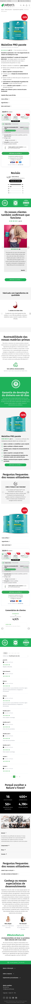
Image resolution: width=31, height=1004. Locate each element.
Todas (5, 653)
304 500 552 (21, 962)
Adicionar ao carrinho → (15, 153)
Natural (3, 833)
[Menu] (29, 5)
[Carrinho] (26, 5)
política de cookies (20, 1002)
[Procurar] (20, 5)
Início (2, 9)
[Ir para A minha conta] (23, 5)
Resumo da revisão (15, 181)
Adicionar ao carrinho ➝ (15, 279)
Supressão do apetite (18, 9)
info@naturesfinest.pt (8, 989)
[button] (2, 247)
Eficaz (2, 850)
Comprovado (4, 845)
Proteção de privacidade (11, 1002)
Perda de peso (8, 9)
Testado (3, 854)
